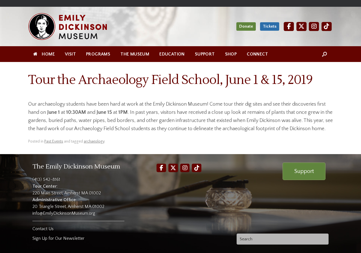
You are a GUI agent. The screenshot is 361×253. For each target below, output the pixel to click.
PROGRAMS (98, 54)
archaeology (94, 141)
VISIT (70, 54)
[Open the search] (324, 54)
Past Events (53, 141)
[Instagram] (314, 26)
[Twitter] (301, 26)
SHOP (231, 54)
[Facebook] (289, 26)
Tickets (269, 26)
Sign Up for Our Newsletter (58, 238)
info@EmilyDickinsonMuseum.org (63, 213)
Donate (246, 26)
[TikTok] (327, 26)
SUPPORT (205, 54)
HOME (48, 54)
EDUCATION (172, 54)
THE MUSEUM (134, 54)
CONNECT (257, 54)
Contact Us (43, 228)
